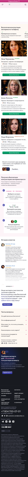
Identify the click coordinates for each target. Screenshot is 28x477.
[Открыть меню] (2, 4)
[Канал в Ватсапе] (2, 416)
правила (7, 454)
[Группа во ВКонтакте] (6, 421)
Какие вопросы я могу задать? (10, 330)
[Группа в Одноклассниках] (13, 421)
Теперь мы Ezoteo (13, 1)
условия (15, 453)
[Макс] (6, 343)
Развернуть (9, 286)
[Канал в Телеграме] (4, 416)
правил (19, 463)
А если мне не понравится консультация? (9, 335)
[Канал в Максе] (7, 416)
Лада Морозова (7, 137)
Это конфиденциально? (8, 320)
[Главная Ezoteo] (14, 5)
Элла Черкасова (7, 59)
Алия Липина (7, 98)
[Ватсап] (2, 343)
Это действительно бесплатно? (10, 316)
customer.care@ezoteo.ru (16, 416)
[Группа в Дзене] (9, 421)
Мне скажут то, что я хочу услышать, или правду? (12, 325)
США (3, 431)
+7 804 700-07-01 (12, 343)
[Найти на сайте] (25, 4)
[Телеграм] (4, 343)
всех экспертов (20, 162)
